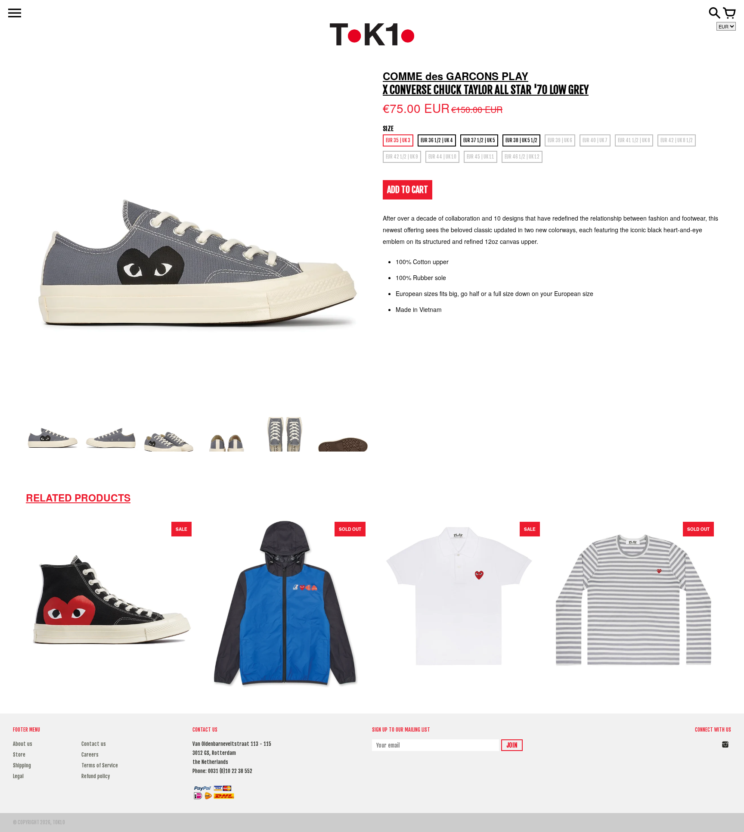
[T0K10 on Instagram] (725, 749)
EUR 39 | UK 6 (560, 140)
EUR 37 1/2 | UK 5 (479, 140)
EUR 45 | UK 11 (480, 157)
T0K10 (59, 823)
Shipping (22, 765)
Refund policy (95, 776)
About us (22, 744)
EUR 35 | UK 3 (398, 140)
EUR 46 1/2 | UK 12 (522, 157)
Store (19, 754)
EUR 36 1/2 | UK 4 (437, 140)
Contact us (93, 744)
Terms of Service (99, 765)
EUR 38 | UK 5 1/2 (521, 140)
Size (388, 128)
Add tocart (407, 189)
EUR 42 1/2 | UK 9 (402, 157)
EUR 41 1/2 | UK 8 (634, 140)
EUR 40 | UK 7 (595, 140)
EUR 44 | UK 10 (442, 157)
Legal (18, 776)
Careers (90, 754)
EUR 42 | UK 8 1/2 (676, 140)
